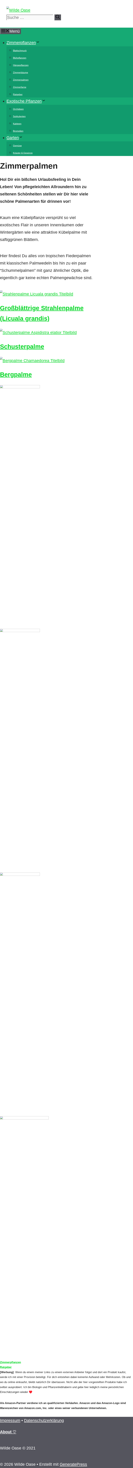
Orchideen (18, 109)
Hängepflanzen (21, 65)
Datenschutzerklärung (44, 1420)
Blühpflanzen (19, 58)
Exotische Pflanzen (24, 101)
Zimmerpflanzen (21, 42)
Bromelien (18, 131)
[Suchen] (57, 17)
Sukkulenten (19, 116)
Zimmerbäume (20, 72)
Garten (12, 137)
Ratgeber (18, 94)
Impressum (10, 1420)
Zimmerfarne (19, 87)
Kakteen (17, 123)
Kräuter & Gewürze (23, 153)
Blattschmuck (20, 50)
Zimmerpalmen (21, 79)
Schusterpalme (22, 346)
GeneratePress (73, 1464)
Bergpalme (16, 374)
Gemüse (17, 145)
